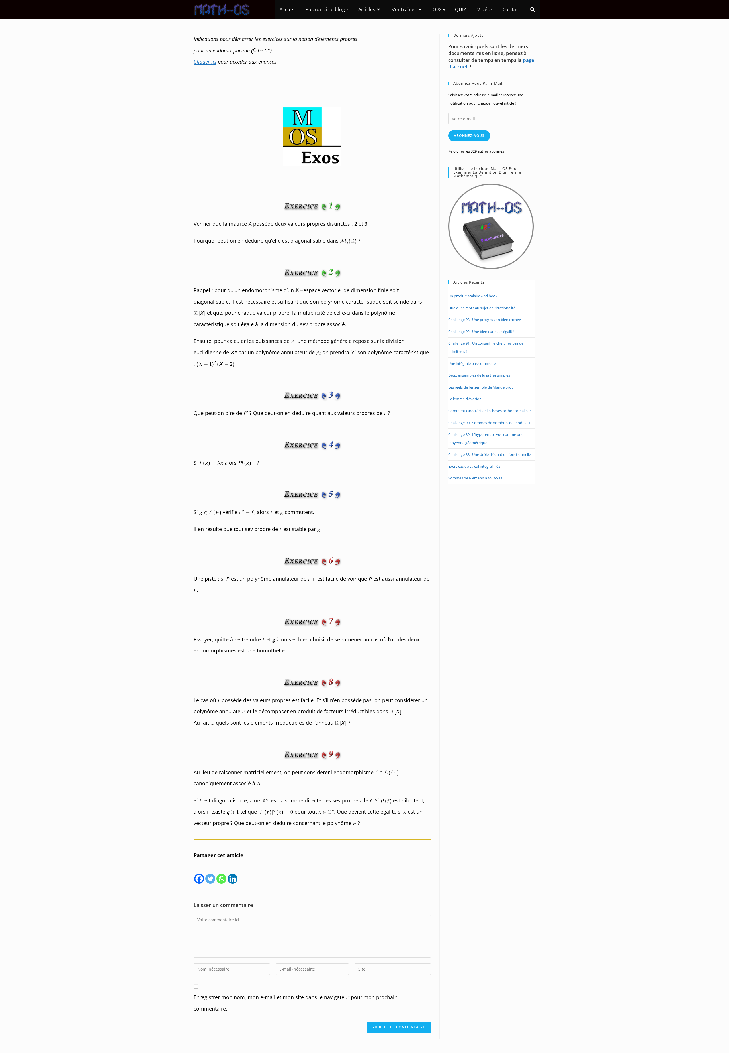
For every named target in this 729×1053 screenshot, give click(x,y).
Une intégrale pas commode (472, 363)
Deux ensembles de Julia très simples (479, 375)
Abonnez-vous (469, 135)
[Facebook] (199, 873)
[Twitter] (210, 873)
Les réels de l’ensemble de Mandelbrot (480, 387)
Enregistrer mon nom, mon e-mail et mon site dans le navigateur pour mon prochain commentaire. (296, 1003)
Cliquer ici (205, 61)
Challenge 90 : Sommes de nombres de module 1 (489, 422)
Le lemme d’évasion (465, 398)
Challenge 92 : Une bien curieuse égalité (481, 331)
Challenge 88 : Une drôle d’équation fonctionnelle (489, 454)
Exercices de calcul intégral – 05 (474, 466)
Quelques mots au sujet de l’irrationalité (481, 307)
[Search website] (532, 9)
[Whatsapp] (221, 873)
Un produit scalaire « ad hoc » (472, 295)
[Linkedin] (232, 873)
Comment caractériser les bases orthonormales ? (489, 410)
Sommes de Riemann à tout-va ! (475, 478)
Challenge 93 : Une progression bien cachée (484, 319)
